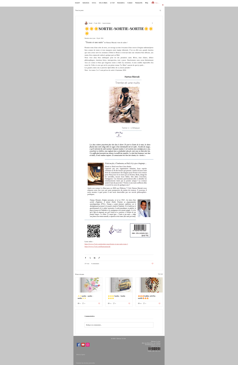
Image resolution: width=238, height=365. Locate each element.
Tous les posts (79, 10)
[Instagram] (87, 344)
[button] (162, 4)
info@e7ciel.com (155, 346)
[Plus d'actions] (152, 23)
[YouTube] (83, 344)
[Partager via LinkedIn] (94, 258)
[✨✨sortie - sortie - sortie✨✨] (88, 285)
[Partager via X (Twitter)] (90, 258)
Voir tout (160, 274)
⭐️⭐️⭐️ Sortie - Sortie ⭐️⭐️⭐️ (116, 297)
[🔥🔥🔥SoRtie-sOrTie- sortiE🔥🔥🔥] (149, 285)
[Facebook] (78, 344)
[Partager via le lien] (99, 258)
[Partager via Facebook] (85, 258)
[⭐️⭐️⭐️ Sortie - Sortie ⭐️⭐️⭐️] (119, 285)
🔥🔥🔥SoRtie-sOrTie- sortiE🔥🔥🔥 (147, 297)
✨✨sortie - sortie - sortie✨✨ (85, 297)
